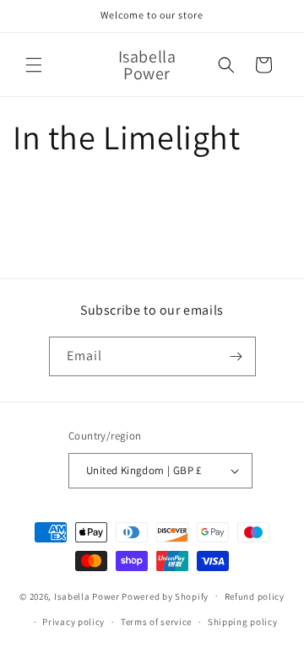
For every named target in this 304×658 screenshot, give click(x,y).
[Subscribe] (236, 356)
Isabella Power (87, 595)
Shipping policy (243, 622)
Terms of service (156, 622)
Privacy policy (73, 622)
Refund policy (255, 596)
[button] (33, 65)
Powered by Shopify (165, 595)
